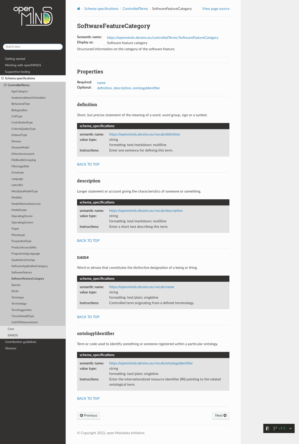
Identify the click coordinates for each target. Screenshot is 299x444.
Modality (16, 197)
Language (17, 179)
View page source (215, 9)
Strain (15, 291)
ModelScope (19, 210)
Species (16, 285)
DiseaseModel (20, 147)
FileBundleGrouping (23, 160)
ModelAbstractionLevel (25, 204)
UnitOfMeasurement (24, 322)
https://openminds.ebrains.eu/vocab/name (141, 287)
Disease (16, 141)
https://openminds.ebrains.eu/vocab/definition (144, 134)
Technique (17, 297)
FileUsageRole (20, 166)
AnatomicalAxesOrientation (28, 97)
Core (11, 329)
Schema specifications (20, 78)
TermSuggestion (21, 310)
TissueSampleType (22, 316)
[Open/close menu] (2, 78)
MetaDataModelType (24, 191)
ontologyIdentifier (146, 88)
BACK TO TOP (88, 164)
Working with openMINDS (23, 65)
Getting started (15, 59)
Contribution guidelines (20, 342)
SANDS (13, 335)
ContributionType (22, 122)
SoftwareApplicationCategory (29, 266)
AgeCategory (19, 91)
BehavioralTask (20, 104)
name (101, 83)
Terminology (19, 303)
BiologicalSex (19, 110)
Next (219, 415)
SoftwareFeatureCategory (27, 278)
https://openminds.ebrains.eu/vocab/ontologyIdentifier (151, 363)
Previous (90, 415)
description (122, 88)
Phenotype (18, 235)
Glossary (10, 348)
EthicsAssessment (22, 154)
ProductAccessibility (24, 247)
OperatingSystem (22, 222)
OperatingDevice (22, 216)
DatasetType (19, 135)
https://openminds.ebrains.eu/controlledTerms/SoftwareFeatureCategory (162, 37)
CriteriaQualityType (23, 129)
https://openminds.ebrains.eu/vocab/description (146, 210)
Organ (15, 228)
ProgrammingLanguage (25, 253)
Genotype (17, 172)
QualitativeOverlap (23, 260)
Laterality (17, 185)
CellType (16, 116)
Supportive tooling (17, 71)
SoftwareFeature (21, 272)
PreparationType (21, 241)
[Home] (78, 9)
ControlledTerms (19, 85)
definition (104, 88)
